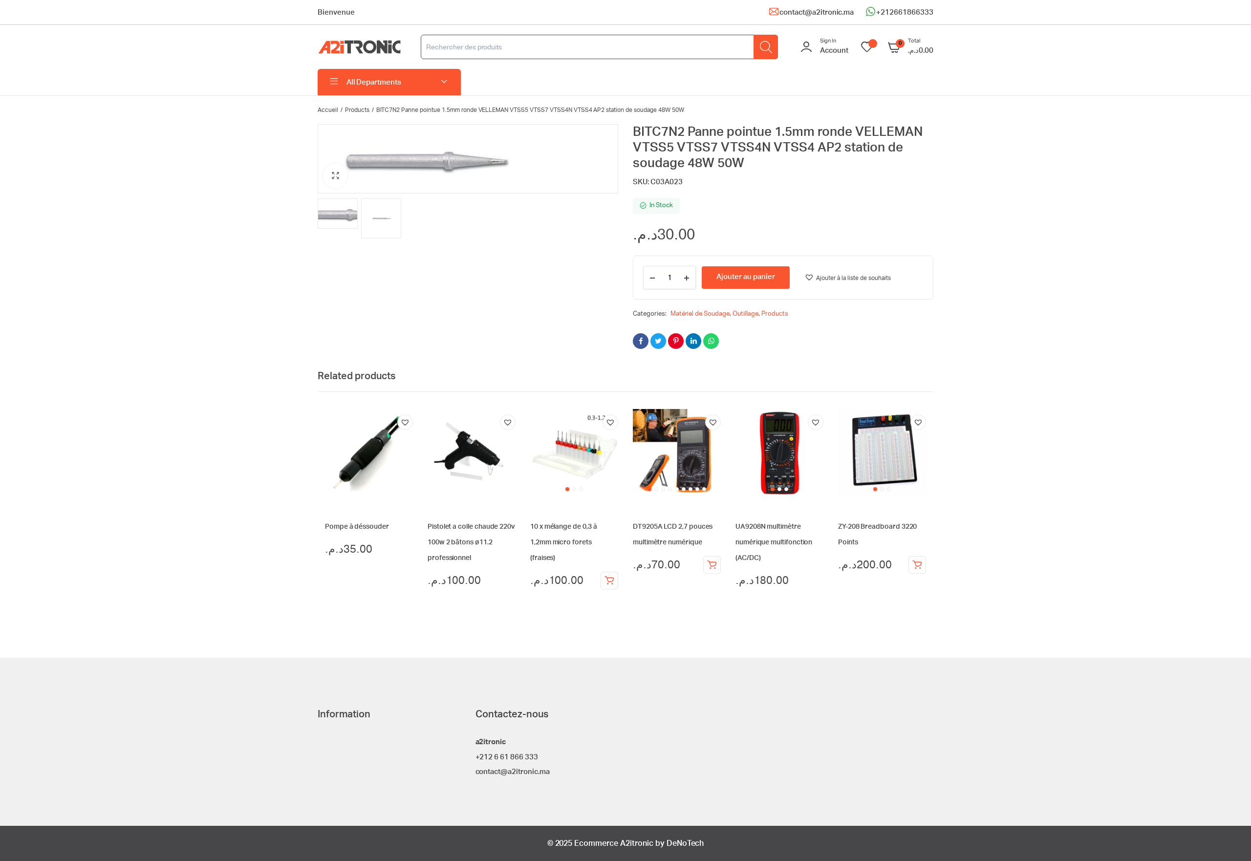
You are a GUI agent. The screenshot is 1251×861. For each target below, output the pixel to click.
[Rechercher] (766, 47)
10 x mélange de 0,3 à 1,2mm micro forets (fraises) (563, 542)
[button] (335, 176)
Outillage (745, 314)
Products (357, 110)
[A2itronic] (359, 47)
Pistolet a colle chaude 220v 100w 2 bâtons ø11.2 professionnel (471, 542)
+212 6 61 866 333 (507, 757)
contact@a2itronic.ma (816, 12)
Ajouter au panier (609, 580)
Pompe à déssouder (357, 526)
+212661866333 (904, 12)
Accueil (328, 110)
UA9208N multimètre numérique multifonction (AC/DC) (773, 542)
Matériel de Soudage (700, 314)
